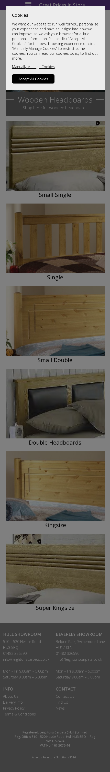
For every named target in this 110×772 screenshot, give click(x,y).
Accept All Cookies (33, 79)
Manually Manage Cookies (33, 66)
